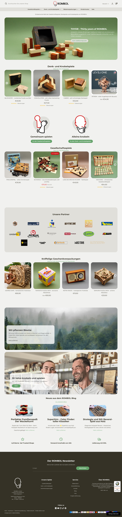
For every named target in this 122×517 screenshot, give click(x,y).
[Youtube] (58, 508)
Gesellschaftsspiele (34, 9)
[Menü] (120, 482)
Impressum (10, 510)
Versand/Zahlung (75, 486)
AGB (6, 510)
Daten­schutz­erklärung (20, 510)
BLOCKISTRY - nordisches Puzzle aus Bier (18, 98)
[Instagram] (60, 508)
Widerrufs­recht (30, 510)
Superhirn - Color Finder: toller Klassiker (61, 420)
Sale (93, 9)
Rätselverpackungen (70, 9)
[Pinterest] (65, 508)
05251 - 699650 (18, 498)
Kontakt (75, 488)
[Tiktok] (63, 508)
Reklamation (75, 483)
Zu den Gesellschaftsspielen (41, 141)
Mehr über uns (104, 490)
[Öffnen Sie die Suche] (6, 3)
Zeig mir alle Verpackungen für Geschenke (61, 261)
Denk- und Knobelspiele (52, 9)
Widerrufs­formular (40, 510)
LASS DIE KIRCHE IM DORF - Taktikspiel (75, 180)
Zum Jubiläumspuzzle (79, 40)
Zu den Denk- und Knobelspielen (80, 141)
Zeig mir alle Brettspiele (61, 150)
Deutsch (104, 3)
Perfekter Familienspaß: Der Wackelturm (24, 420)
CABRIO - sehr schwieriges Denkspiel (75, 98)
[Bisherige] (7, 83)
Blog (75, 491)
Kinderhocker (85, 9)
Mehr (16, 386)
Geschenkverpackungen (47, 488)
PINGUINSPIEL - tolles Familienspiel (17, 180)
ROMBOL (17, 513)
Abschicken (82, 468)
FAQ (75, 493)
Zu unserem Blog (61, 402)
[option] (16, 88)
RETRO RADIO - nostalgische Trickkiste (75, 290)
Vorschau (19, 94)
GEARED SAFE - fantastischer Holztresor (18, 290)
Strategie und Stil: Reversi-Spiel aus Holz (97, 420)
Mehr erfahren (13, 340)
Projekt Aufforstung (75, 496)
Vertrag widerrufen (113, 513)
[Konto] (112, 3)
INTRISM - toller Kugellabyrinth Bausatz (104, 96)
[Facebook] (56, 508)
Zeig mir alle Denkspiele (61, 69)
